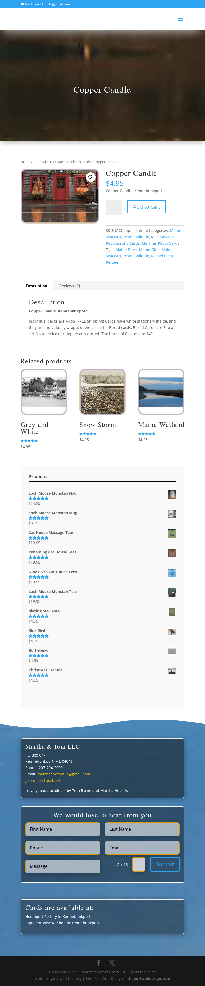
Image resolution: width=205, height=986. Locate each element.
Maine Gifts (149, 249)
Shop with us (43, 161)
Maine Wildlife (136, 236)
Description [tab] (36, 285)
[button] (91, 177)
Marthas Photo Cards (74, 161)
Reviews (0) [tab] (69, 285)
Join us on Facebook (43, 780)
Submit (165, 864)
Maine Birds (126, 249)
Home (25, 161)
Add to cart (146, 206)
